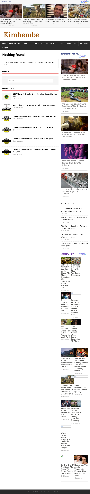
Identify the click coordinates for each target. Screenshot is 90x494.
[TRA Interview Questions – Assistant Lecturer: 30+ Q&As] (6, 121)
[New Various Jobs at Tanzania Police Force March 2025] (6, 109)
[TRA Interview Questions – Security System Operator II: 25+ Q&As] (6, 154)
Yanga (61, 43)
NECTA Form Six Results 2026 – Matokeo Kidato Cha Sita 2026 (35, 95)
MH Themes (58, 492)
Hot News (83, 43)
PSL (75, 43)
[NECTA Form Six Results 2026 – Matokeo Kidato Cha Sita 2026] (6, 98)
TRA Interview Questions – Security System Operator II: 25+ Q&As (34, 151)
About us (26, 43)
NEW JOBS (5, 48)
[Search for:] (30, 81)
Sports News (50, 43)
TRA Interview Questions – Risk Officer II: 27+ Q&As (33, 127)
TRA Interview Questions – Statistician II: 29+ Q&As (33, 138)
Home (4, 43)
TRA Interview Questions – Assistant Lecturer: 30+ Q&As (35, 116)
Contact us (38, 43)
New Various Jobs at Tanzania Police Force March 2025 (34, 105)
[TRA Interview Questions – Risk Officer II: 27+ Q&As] (6, 132)
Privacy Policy (14, 43)
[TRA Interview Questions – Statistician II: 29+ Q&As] (6, 143)
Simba (69, 43)
